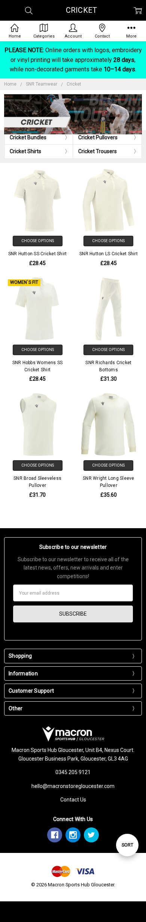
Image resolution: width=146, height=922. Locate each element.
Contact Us (73, 800)
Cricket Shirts (25, 151)
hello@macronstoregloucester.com (73, 786)
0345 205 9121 (73, 772)
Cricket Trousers (97, 151)
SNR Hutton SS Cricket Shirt (37, 253)
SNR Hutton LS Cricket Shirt (108, 253)
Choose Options (37, 241)
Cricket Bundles (28, 137)
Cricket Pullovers (98, 137)
